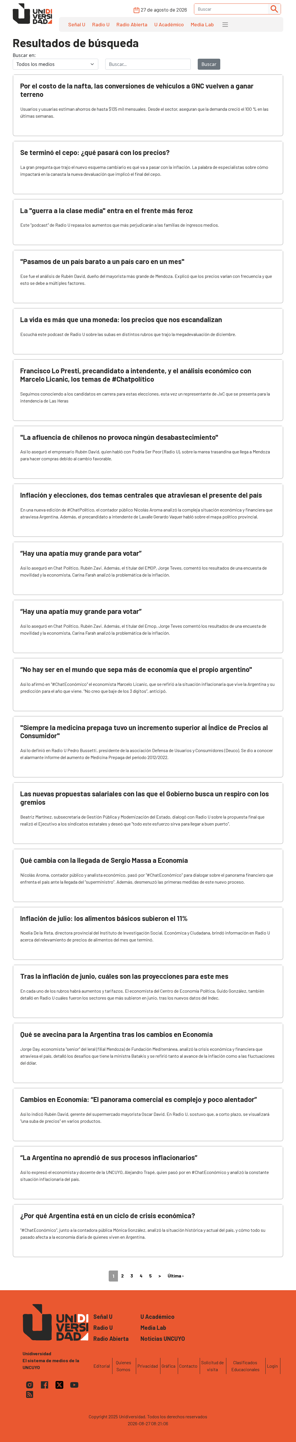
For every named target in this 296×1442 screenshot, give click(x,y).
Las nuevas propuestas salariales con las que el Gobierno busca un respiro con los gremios (144, 797)
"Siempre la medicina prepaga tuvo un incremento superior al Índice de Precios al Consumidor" (144, 731)
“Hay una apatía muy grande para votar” (81, 553)
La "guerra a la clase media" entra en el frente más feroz (106, 210)
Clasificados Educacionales (245, 1366)
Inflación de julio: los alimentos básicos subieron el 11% (104, 918)
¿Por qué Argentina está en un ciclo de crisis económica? (107, 1215)
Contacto (188, 1366)
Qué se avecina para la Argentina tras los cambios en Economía (116, 1034)
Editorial (101, 1366)
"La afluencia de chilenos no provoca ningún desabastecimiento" (119, 437)
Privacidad (147, 1366)
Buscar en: (24, 55)
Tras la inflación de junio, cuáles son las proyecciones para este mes (124, 976)
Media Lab (202, 24)
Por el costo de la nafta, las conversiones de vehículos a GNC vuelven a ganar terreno (137, 90)
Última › (176, 1275)
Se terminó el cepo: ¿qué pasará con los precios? (95, 152)
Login (272, 1366)
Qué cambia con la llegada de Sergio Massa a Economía (104, 860)
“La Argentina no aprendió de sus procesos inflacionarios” (108, 1157)
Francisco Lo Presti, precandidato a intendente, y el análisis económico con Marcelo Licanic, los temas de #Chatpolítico (135, 374)
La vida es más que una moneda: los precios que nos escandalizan (121, 319)
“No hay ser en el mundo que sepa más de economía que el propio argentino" (136, 669)
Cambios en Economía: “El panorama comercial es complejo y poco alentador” (138, 1099)
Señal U (76, 24)
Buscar (209, 64)
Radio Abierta (131, 24)
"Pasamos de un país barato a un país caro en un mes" (102, 261)
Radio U (101, 24)
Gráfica (168, 1366)
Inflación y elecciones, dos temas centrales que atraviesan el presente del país (141, 495)
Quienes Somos (123, 1366)
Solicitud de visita (212, 1366)
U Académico (169, 24)
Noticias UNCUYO (162, 1338)
